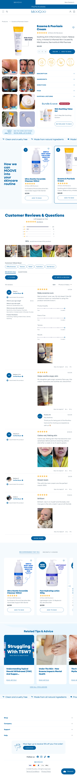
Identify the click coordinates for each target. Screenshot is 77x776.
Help (6, 735)
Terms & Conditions (32, 771)
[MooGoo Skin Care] (38, 12)
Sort (54, 285)
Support (7, 729)
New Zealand (69, 2)
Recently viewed (50, 552)
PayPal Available (39, 7)
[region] (38, 251)
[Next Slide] (70, 251)
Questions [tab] (22, 272)
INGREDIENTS (42, 79)
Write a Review (64, 278)
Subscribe (29, 748)
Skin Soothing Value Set (63, 110)
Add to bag (37, 198)
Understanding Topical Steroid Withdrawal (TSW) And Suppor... (19, 671)
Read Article (11, 680)
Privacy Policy (46, 771)
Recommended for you (29, 552)
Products (5, 21)
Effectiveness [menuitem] (11, 267)
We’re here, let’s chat (22, 133)
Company (8, 723)
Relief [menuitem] (30, 267)
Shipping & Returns (45, 96)
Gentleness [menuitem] (51, 267)
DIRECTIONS (41, 85)
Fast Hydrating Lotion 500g (49, 592)
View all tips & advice (38, 687)
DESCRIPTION (42, 73)
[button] (17, 2)
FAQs (39, 91)
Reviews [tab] (10, 272)
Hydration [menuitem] (39, 267)
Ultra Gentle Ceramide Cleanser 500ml (35, 180)
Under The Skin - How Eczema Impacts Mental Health (50, 671)
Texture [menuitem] (22, 267)
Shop (6, 718)
